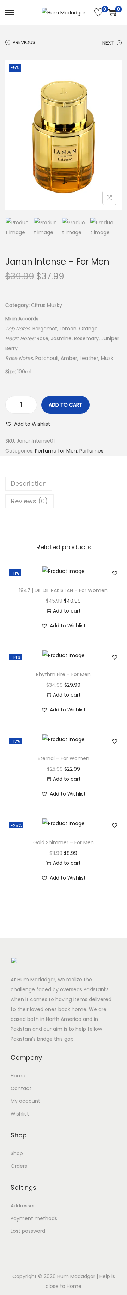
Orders (19, 1166)
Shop (17, 1153)
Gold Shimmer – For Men (63, 842)
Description (29, 483)
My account (25, 1101)
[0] (98, 12)
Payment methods (34, 1218)
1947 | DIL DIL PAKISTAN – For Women (63, 590)
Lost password (28, 1231)
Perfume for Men (56, 450)
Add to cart (65, 404)
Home (18, 1075)
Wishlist (20, 1113)
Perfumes (91, 450)
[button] (27, 424)
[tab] (63, 484)
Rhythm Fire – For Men (63, 674)
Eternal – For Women (63, 758)
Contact (21, 1088)
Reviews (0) (29, 501)
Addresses (23, 1205)
